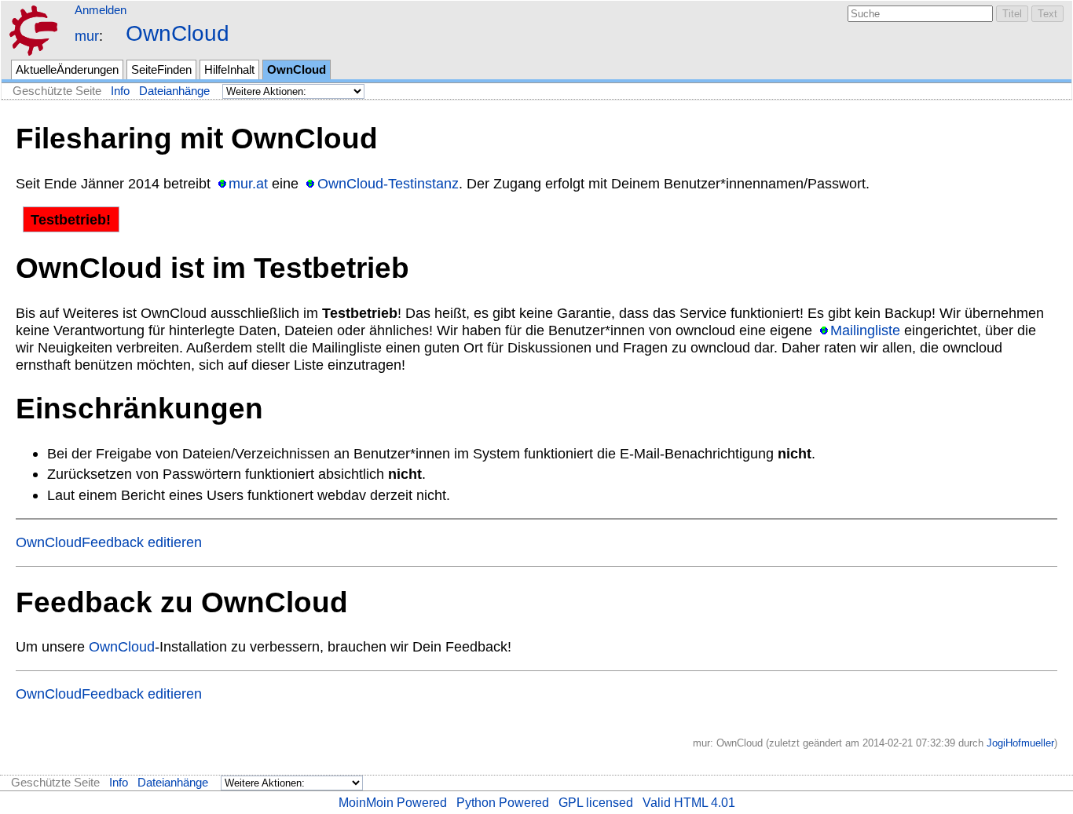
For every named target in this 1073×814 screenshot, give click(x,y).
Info (120, 91)
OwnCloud (177, 33)
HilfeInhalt (229, 69)
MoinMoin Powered (393, 802)
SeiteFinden (161, 69)
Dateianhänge (174, 91)
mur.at (248, 183)
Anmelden (100, 9)
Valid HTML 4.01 (689, 802)
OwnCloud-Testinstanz (387, 183)
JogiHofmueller (1020, 743)
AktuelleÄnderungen (67, 69)
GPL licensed (595, 802)
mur (87, 35)
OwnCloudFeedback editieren (109, 542)
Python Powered (502, 802)
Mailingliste (865, 330)
